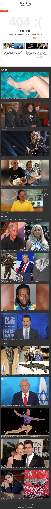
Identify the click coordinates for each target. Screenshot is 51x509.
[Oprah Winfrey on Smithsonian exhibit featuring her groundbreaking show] (22, 200)
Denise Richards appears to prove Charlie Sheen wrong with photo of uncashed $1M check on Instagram (27, 10)
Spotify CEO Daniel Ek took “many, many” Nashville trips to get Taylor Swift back (19, 157)
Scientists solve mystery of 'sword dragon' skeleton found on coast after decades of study (8, 52)
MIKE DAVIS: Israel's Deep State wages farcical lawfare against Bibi (19, 51)
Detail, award (4, 310)
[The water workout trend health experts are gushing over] (25, 85)
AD (23, 504)
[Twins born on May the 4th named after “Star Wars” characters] (25, 173)
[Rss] (25, 506)
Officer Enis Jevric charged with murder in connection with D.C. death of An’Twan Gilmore (21, 219)
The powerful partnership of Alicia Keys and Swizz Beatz (13, 127)
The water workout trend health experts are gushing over (14, 98)
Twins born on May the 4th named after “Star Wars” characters (15, 186)
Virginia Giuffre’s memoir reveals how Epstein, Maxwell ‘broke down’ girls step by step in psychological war (25, 250)
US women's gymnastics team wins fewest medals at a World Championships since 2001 (31, 52)
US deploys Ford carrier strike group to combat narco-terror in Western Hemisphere (20, 281)
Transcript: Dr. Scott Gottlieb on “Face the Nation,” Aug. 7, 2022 (15, 339)
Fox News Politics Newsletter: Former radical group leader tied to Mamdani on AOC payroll (21, 498)
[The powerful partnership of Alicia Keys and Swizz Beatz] (25, 114)
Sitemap (31, 504)
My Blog (25, 3)
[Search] (34, 38)
